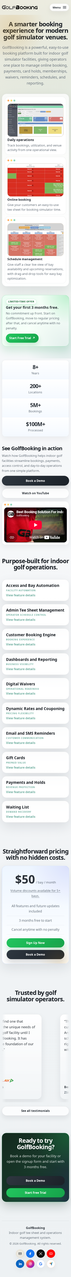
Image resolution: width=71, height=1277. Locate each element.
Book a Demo (35, 481)
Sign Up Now (35, 943)
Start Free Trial (35, 1193)
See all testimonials (35, 1111)
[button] (35, 126)
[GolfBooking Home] (19, 7)
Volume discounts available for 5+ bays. (35, 893)
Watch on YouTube (35, 493)
